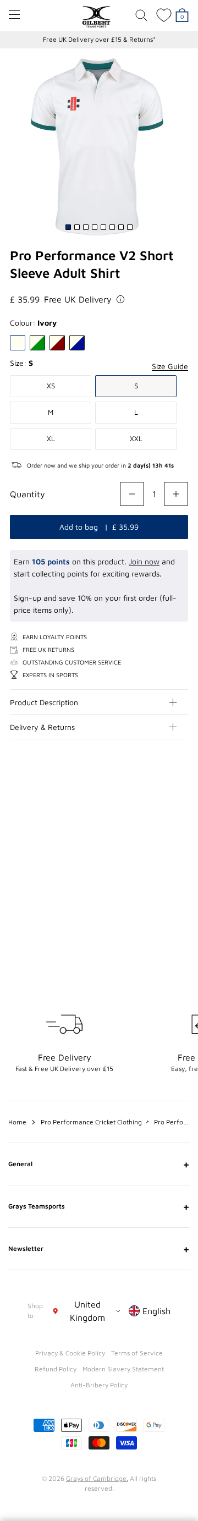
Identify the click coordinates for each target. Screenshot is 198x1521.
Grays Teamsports (99, 1206)
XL (51, 438)
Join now (144, 561)
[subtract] (132, 494)
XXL (136, 438)
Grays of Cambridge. (97, 1478)
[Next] (180, 819)
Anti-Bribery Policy (99, 1385)
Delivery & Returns (42, 727)
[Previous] (158, 819)
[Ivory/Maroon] (57, 342)
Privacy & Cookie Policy (70, 1353)
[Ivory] (17, 342)
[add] (176, 494)
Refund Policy (55, 1369)
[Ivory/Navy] (77, 342)
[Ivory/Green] (37, 342)
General (99, 1164)
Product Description (44, 702)
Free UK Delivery (78, 299)
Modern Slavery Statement (123, 1369)
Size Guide (170, 366)
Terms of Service (137, 1353)
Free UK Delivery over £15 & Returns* (99, 39)
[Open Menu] (14, 14)
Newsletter (99, 1248)
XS (51, 385)
